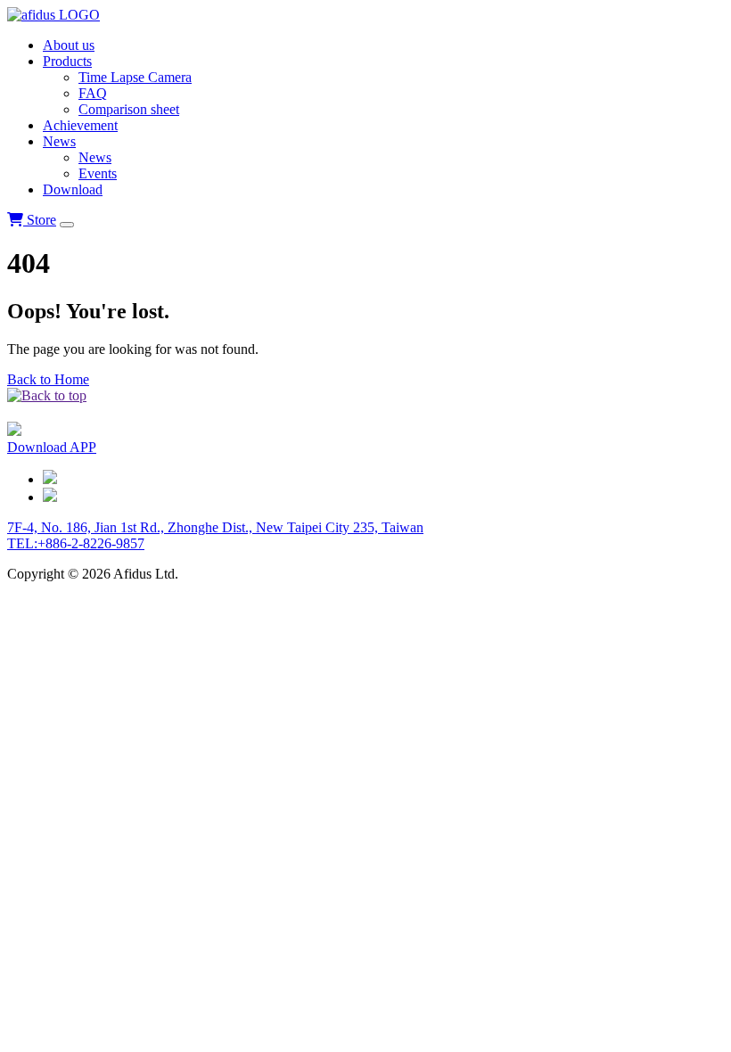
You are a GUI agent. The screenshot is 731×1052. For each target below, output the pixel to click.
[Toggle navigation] (67, 224)
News (94, 157)
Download (73, 189)
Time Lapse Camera (135, 77)
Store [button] (39, 219)
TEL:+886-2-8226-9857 (75, 543)
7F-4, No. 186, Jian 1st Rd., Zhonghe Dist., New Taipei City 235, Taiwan (215, 527)
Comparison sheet (128, 109)
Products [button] (67, 61)
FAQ (92, 93)
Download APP (51, 447)
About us (68, 45)
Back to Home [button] (48, 379)
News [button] (59, 141)
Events (97, 173)
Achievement (80, 125)
